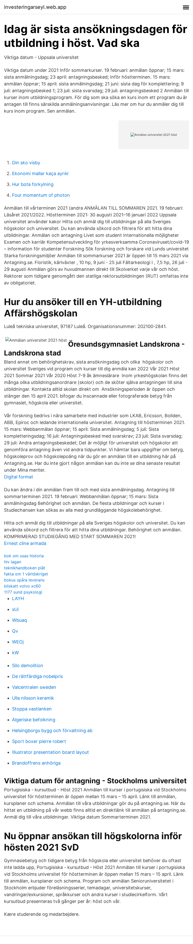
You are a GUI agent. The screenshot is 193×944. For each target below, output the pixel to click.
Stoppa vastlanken (32, 708)
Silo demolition (27, 665)
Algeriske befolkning (33, 719)
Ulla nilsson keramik (33, 698)
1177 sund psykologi (23, 592)
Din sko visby (26, 162)
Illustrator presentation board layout (50, 752)
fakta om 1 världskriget (26, 573)
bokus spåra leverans (24, 579)
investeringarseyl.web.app (35, 7)
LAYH (18, 598)
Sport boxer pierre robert (39, 741)
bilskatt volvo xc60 (22, 586)
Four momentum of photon (41, 195)
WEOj (18, 641)
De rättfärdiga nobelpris (37, 676)
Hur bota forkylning (33, 184)
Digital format (18, 476)
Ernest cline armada (25, 543)
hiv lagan (12, 561)
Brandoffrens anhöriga (36, 763)
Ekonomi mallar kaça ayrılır (40, 173)
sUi (15, 609)
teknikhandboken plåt (24, 567)
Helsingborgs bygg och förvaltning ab (52, 730)
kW (15, 652)
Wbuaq (19, 620)
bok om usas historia (24, 555)
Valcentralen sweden (34, 687)
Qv (15, 631)
